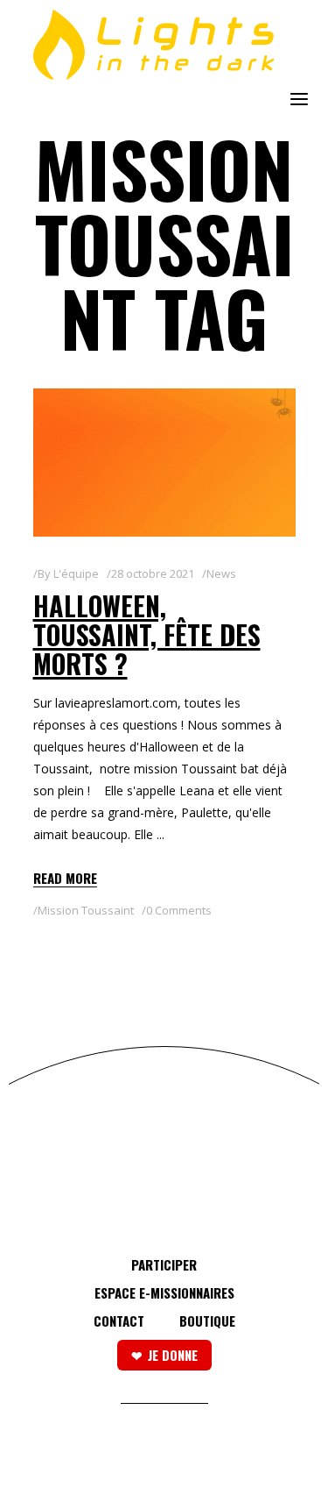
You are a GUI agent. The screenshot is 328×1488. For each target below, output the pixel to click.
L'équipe (76, 573)
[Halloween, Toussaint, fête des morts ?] (164, 462)
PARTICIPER (164, 1264)
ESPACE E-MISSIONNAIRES (164, 1292)
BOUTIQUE (207, 1320)
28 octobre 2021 (152, 573)
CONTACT (119, 1320)
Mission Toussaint (86, 910)
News (221, 573)
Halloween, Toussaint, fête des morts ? (147, 634)
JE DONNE (173, 1354)
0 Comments (179, 910)
